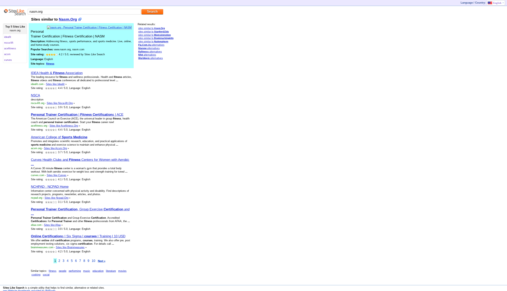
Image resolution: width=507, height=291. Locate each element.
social (46, 274)
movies (122, 270)
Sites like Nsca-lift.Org (60, 103)
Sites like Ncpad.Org (56, 197)
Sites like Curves (56, 175)
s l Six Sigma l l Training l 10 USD (78, 236)
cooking (35, 274)
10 (93, 260)
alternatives (151, 45)
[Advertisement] (167, 125)
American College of (59, 137)
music (86, 270)
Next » (101, 261)
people (62, 270)
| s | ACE (77, 114)
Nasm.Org (68, 19)
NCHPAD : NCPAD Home (50, 187)
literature (111, 270)
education (98, 270)
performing (75, 270)
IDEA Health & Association (57, 73)
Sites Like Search (13, 287)
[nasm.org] (89, 27)
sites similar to (151, 28)
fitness (50, 63)
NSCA (35, 95)
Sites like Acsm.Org (55, 148)
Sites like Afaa (52, 224)
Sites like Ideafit (55, 84)
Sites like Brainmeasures (70, 247)
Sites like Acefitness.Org (64, 125)
